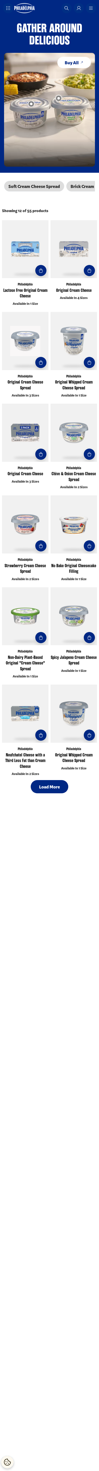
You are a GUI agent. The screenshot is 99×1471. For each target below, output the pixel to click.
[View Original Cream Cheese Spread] (31, 104)
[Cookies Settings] (7, 1462)
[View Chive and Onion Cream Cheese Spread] (59, 98)
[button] (8, 8)
